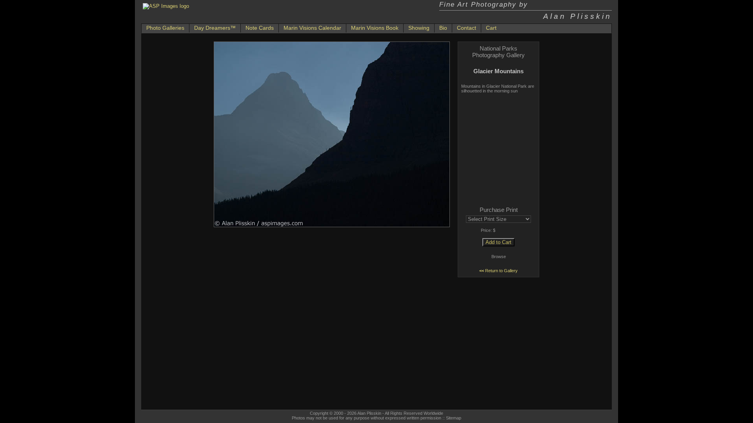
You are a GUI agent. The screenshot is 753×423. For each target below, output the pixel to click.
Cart (491, 28)
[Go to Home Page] (166, 6)
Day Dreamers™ (215, 28)
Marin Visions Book (374, 28)
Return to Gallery (498, 270)
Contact (466, 28)
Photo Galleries (165, 28)
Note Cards (260, 28)
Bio (443, 28)
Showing (418, 28)
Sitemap (453, 418)
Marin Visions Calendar (312, 28)
